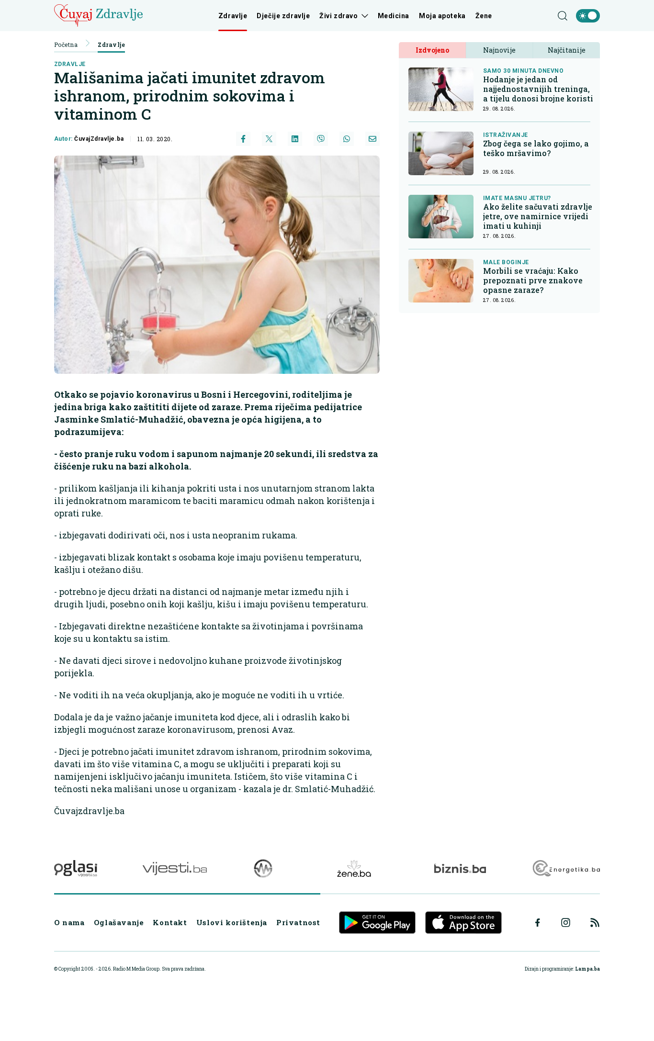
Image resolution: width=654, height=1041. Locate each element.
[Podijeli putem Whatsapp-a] (346, 139)
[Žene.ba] (354, 868)
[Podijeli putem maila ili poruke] (372, 139)
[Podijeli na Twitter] (269, 139)
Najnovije (499, 50)
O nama (69, 922)
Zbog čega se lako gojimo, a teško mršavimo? (536, 148)
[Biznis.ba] (459, 868)
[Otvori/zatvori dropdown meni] (363, 15)
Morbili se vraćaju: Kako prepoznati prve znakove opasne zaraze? (533, 280)
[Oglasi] (75, 868)
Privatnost (298, 922)
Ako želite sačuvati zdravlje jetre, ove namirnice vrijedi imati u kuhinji (537, 216)
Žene (483, 16)
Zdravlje (232, 16)
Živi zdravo (338, 16)
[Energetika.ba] (565, 868)
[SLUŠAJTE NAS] (263, 868)
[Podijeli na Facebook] (243, 139)
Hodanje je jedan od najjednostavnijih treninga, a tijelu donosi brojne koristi (538, 89)
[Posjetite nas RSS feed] (595, 923)
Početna (66, 44)
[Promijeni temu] (588, 15)
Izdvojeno (432, 50)
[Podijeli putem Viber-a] (321, 139)
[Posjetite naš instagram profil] (566, 923)
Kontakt (170, 922)
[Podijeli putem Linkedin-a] (295, 139)
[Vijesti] (174, 868)
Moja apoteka (442, 16)
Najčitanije (567, 50)
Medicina (393, 16)
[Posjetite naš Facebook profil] (537, 922)
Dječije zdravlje (283, 16)
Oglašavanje (119, 922)
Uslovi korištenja (231, 922)
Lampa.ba (587, 969)
